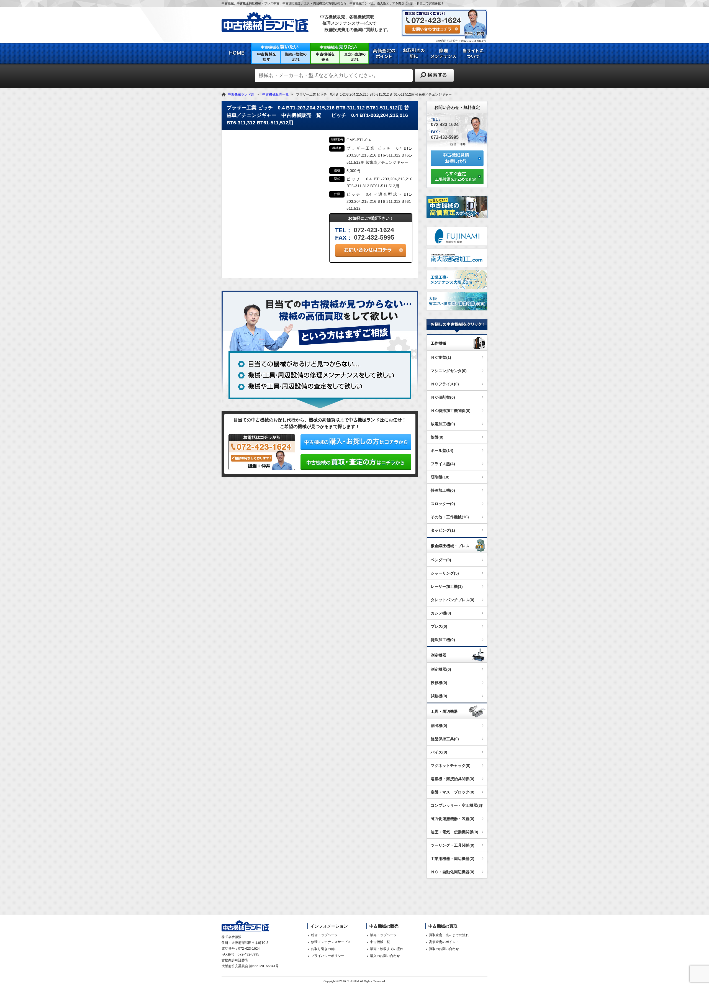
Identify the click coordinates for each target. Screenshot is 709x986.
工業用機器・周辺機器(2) (452, 858)
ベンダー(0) (441, 560)
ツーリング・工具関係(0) (452, 845)
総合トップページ (324, 935)
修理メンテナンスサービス (331, 942)
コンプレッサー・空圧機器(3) (456, 805)
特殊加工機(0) (443, 490)
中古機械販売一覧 (275, 94)
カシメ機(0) (441, 613)
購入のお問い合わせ (385, 956)
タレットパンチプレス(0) (452, 600)
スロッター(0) (443, 503)
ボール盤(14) (442, 450)
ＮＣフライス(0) (445, 384)
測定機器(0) (441, 669)
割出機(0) (439, 725)
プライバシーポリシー (327, 956)
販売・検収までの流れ (386, 949)
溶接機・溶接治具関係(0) (452, 779)
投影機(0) (439, 682)
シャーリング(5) (445, 573)
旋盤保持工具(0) (445, 739)
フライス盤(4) (443, 464)
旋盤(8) (437, 437)
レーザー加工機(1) (447, 586)
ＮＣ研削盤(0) (443, 397)
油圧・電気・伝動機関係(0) (454, 832)
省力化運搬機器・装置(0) (452, 818)
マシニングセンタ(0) (449, 370)
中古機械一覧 (380, 942)
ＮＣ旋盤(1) (441, 357)
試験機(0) (439, 696)
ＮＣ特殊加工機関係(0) (451, 410)
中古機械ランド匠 (241, 94)
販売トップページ (383, 935)
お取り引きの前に (324, 949)
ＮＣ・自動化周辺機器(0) (452, 872)
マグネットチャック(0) (451, 765)
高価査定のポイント (444, 942)
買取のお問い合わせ (444, 949)
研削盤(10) (440, 477)
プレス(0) (439, 626)
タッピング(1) (443, 530)
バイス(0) (439, 752)
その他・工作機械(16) (450, 517)
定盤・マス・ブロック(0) (452, 792)
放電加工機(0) (443, 424)
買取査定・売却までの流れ (449, 935)
